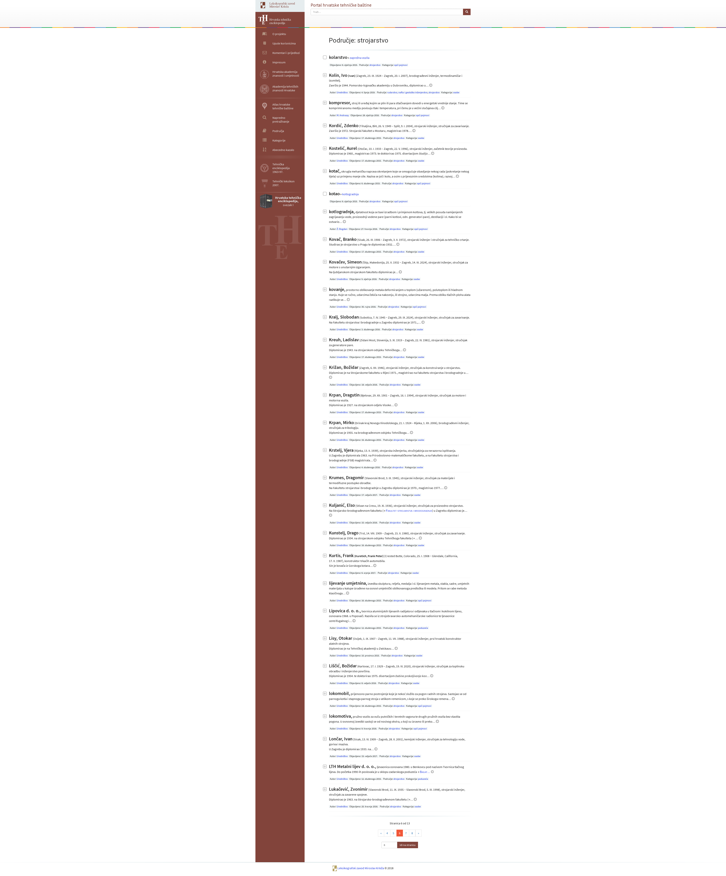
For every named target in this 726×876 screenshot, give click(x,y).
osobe (456, 92)
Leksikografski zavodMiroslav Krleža (282, 4)
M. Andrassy (343, 115)
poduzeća (423, 627)
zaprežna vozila (359, 58)
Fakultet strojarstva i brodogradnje (409, 510)
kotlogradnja (350, 194)
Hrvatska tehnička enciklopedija (280, 21)
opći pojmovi (400, 65)
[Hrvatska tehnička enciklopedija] (261, 23)
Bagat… (425, 771)
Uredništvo (342, 92)
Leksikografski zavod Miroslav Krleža (361, 868)
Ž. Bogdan (342, 229)
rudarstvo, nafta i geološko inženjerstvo (407, 92)
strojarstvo (374, 65)
